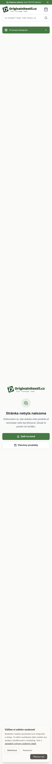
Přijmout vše (38, 757)
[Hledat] (46, 18)
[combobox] (26, 17)
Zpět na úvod (28, 436)
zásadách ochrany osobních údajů (20, 743)
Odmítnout (12, 750)
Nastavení (27, 750)
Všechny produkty (28, 445)
